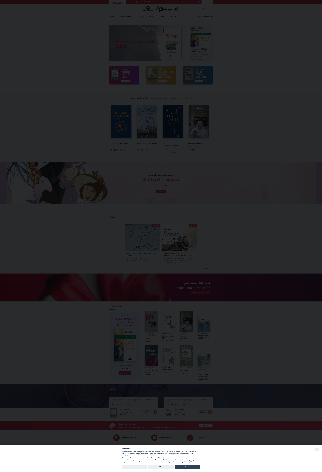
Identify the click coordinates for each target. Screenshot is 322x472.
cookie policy (182, 462)
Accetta (187, 467)
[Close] (317, 449)
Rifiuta (161, 467)
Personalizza (134, 467)
